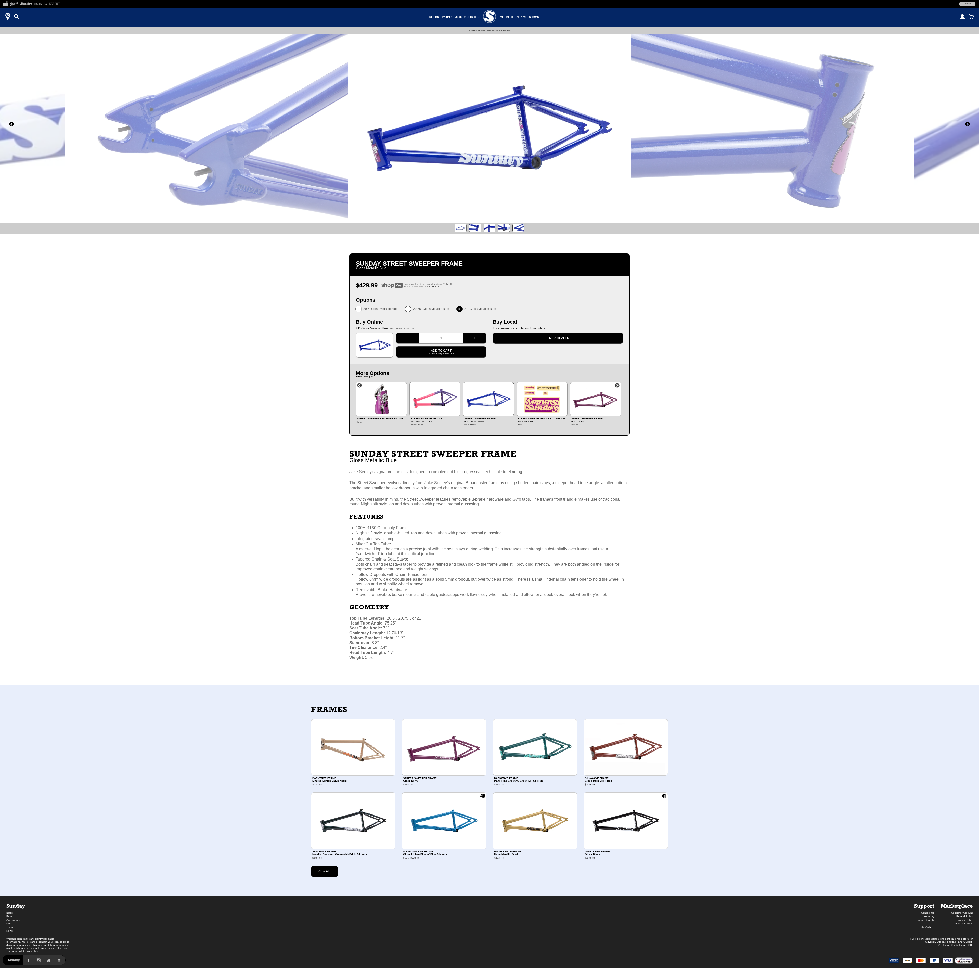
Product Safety (925, 920)
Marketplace (957, 906)
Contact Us (927, 912)
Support (967, 4)
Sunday (472, 30)
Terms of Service (963, 923)
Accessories (467, 17)
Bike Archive (927, 927)
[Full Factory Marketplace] (5, 3)
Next (617, 385)
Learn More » (432, 286)
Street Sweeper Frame (499, 30)
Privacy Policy (965, 920)
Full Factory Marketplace (924, 938)
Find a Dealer (558, 338)
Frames (481, 30)
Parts (447, 17)
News (534, 17)
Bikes (434, 17)
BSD (969, 945)
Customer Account (962, 912)
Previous (359, 385)
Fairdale (952, 941)
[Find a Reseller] (8, 16)
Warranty (929, 916)
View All (324, 871)
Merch (506, 17)
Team (521, 17)
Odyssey (930, 941)
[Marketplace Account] (962, 16)
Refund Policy (964, 916)
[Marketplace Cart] (971, 16)
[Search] (16, 16)
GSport (967, 941)
